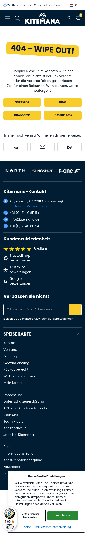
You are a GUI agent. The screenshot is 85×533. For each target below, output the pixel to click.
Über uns (10, 415)
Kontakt (9, 343)
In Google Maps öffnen (28, 206)
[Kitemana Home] (43, 18)
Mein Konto (12, 383)
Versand (10, 349)
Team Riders (13, 421)
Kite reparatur (14, 428)
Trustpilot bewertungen (20, 270)
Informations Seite (18, 453)
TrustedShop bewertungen (20, 258)
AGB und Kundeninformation (27, 408)
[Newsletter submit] (75, 309)
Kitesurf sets (63, 115)
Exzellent (40, 248)
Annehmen (62, 515)
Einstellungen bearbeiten (30, 516)
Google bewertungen (20, 281)
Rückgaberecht (15, 369)
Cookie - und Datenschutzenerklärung (46, 527)
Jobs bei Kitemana (18, 435)
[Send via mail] (42, 147)
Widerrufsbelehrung (19, 376)
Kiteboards (22, 115)
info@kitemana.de (24, 219)
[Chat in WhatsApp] (69, 147)
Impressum (12, 395)
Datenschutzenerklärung (23, 401)
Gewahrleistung (16, 363)
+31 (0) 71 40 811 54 (24, 212)
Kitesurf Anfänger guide (22, 460)
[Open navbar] (7, 18)
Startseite (22, 102)
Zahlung (10, 356)
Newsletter (11, 467)
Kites (62, 102)
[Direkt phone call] (15, 147)
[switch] (10, 526)
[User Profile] (69, 18)
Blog (7, 447)
